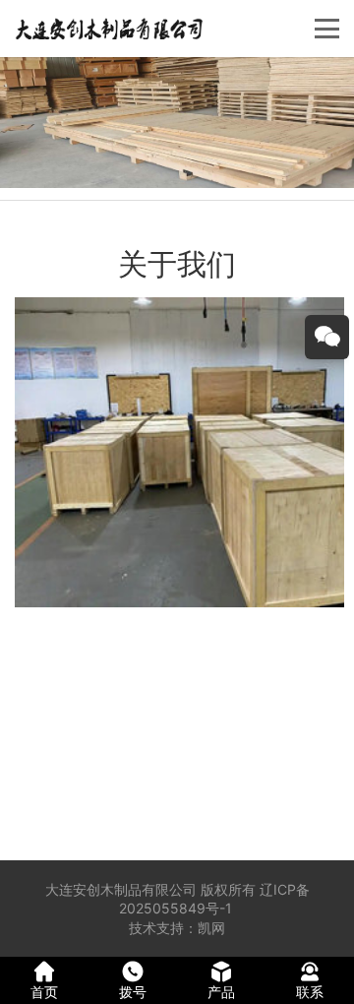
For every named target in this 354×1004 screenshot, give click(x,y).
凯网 (211, 927)
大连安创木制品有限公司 (121, 889)
